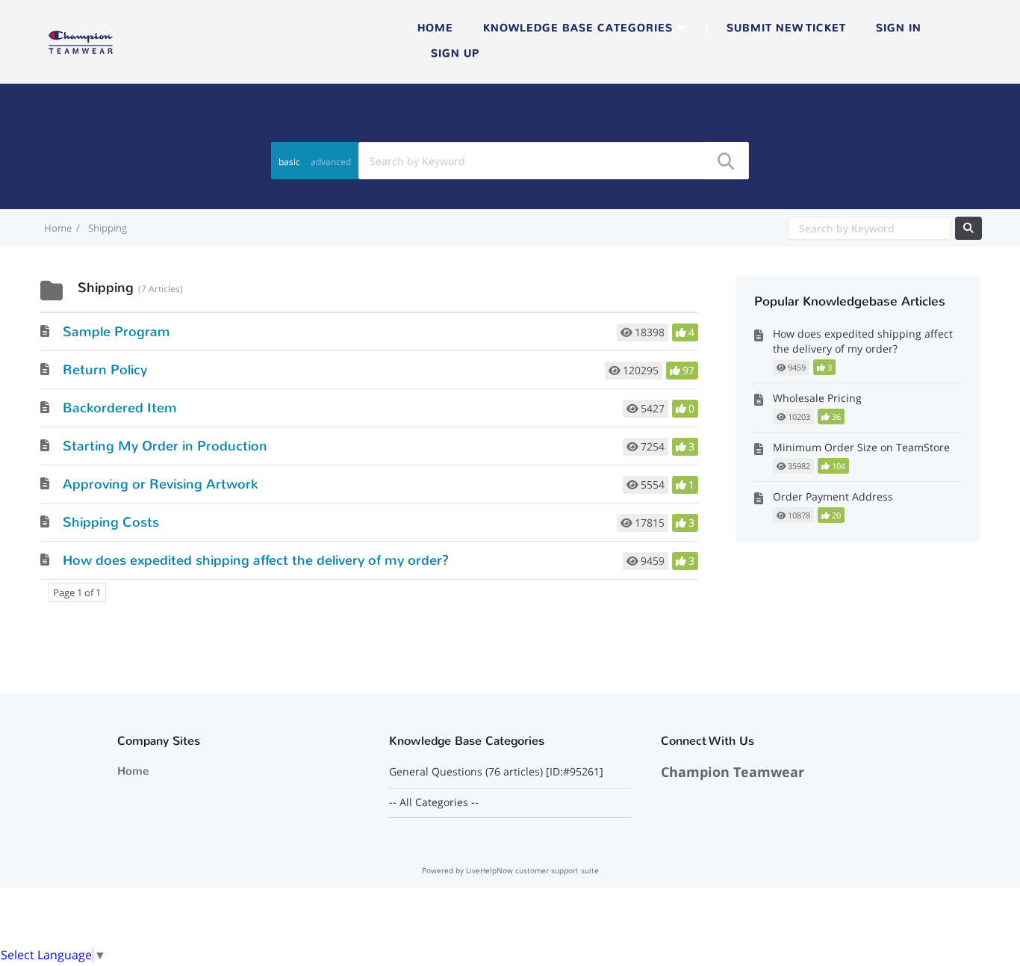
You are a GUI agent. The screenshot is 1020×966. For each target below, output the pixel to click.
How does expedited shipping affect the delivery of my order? (256, 560)
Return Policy (105, 370)
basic (289, 161)
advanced (331, 161)
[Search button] (725, 160)
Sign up (455, 53)
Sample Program (116, 332)
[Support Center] (80, 40)
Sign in (898, 28)
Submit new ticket (786, 28)
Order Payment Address (833, 496)
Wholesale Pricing (817, 398)
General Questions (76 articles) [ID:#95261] (497, 772)
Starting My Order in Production (165, 446)
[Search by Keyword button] (968, 228)
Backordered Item (120, 408)
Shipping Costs (111, 522)
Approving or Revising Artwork (160, 484)
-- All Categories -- (434, 802)
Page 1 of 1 (77, 592)
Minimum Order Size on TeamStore (861, 447)
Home (435, 28)
